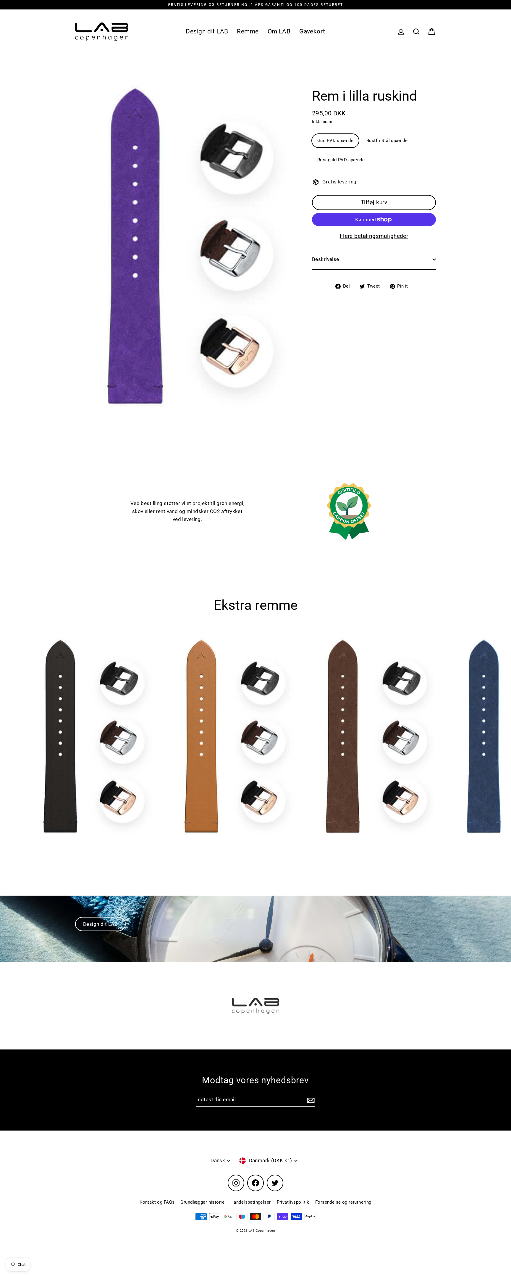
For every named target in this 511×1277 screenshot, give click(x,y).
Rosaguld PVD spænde (341, 160)
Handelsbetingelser (250, 1202)
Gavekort (312, 31)
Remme (247, 31)
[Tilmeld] (310, 1100)
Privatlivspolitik (293, 1202)
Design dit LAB (207, 31)
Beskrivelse (325, 259)
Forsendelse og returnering (343, 1202)
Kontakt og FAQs (157, 1202)
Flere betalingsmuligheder (374, 236)
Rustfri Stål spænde (386, 140)
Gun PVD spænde (335, 140)
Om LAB (279, 31)
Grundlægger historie (202, 1202)
